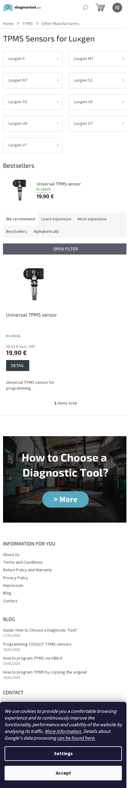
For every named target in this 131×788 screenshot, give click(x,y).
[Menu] (117, 8)
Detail (17, 365)
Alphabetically (46, 232)
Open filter (65, 248)
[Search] (85, 8)
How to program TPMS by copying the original (45, 672)
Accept (63, 773)
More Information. (63, 731)
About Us (11, 555)
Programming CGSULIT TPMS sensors (37, 644)
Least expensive (56, 219)
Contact (10, 601)
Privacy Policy (15, 578)
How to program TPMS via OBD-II (32, 658)
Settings (63, 753)
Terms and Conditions (23, 562)
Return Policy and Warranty (27, 570)
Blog (7, 593)
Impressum (13, 586)
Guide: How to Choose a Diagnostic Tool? (40, 630)
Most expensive (92, 219)
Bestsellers (16, 232)
